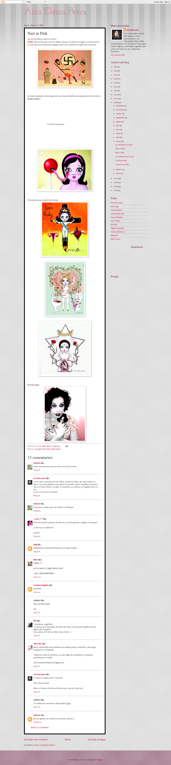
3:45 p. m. (37, 666)
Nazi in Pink (119, 152)
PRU (35, 621)
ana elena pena (39, 478)
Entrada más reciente (35, 739)
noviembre (120, 110)
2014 (116, 79)
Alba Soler (38, 644)
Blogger (100, 760)
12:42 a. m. (37, 577)
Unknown (37, 715)
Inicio (68, 739)
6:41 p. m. (37, 470)
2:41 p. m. (37, 635)
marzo (119, 141)
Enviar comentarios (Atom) (44, 745)
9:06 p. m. (37, 511)
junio (118, 129)
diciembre (120, 106)
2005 (116, 186)
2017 (115, 67)
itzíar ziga (115, 206)
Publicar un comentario (39, 727)
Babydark (114, 235)
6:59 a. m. (37, 536)
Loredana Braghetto (41, 585)
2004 (116, 190)
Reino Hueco (115, 239)
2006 (116, 182)
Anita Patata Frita (117, 214)
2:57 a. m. (37, 707)
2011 (115, 90)
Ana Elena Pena (55, 11)
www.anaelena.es (117, 232)
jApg (35, 544)
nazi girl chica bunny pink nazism (48, 449)
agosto (119, 122)
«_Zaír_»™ (38, 519)
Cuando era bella (122, 164)
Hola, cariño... (120, 148)
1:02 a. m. (37, 592)
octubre (119, 114)
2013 (115, 83)
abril (118, 137)
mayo (118, 133)
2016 (116, 71)
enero (118, 173)
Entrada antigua (97, 739)
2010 (116, 94)
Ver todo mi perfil (118, 55)
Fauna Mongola (117, 217)
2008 (116, 102)
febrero (119, 169)
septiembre (120, 118)
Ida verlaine (115, 221)
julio (118, 125)
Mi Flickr (114, 224)
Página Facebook (117, 228)
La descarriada (121, 160)
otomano (37, 463)
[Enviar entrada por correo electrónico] (66, 446)
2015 (116, 75)
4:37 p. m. (37, 692)
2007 (116, 178)
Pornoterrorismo (117, 203)
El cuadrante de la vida (124, 156)
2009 (116, 98)
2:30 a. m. (37, 612)
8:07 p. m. (37, 495)
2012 (116, 87)
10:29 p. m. (37, 722)
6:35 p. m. (37, 551)
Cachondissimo (116, 210)
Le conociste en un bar (124, 145)
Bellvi (36, 560)
